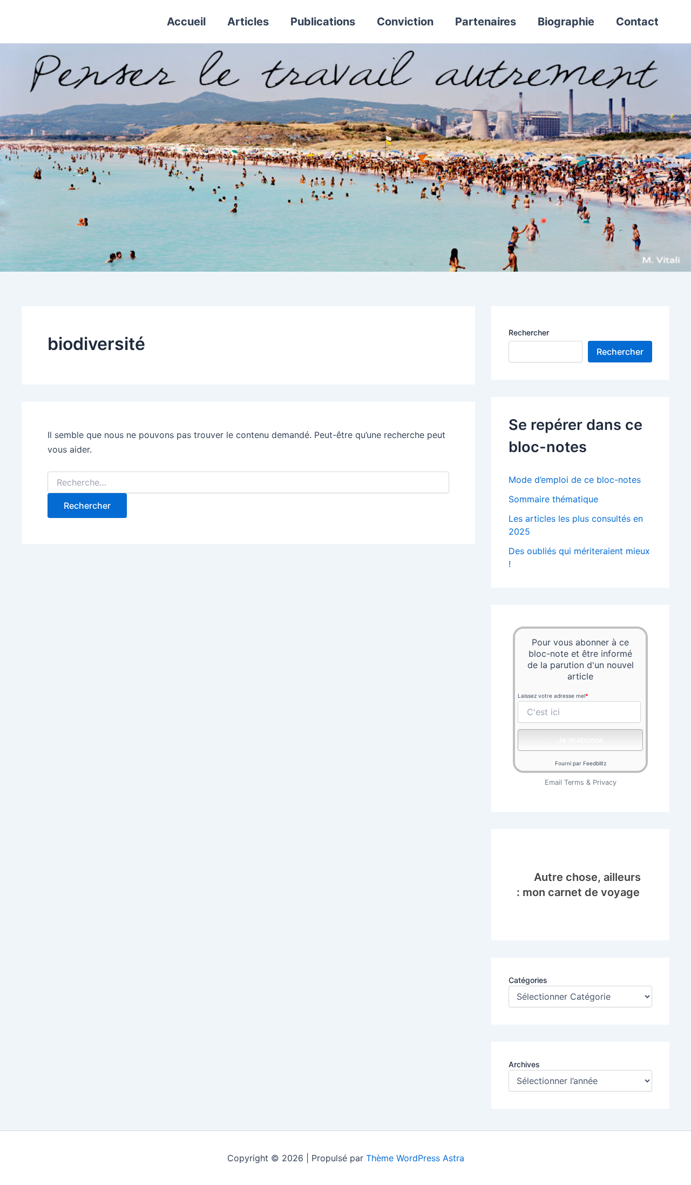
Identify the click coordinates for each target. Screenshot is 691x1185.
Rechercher (529, 332)
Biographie (566, 21)
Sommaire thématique (553, 499)
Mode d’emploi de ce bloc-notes (575, 479)
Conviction (405, 21)
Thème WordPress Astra (415, 1158)
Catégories (528, 980)
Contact (637, 21)
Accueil (186, 21)
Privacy (605, 782)
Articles (248, 21)
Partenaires (485, 21)
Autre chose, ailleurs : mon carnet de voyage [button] (579, 885)
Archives (524, 1064)
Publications (322, 21)
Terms (574, 782)
